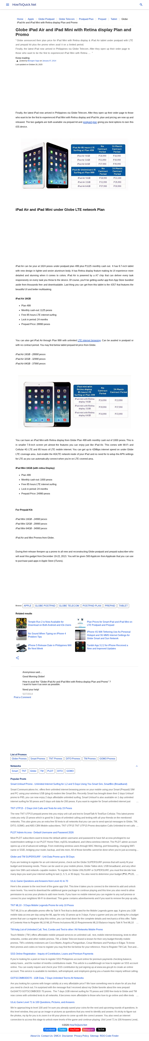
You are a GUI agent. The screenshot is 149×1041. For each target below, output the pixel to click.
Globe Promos (19, 758)
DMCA (57, 1036)
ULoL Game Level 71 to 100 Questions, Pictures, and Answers (42, 1002)
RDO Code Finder (109, 1036)
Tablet (123, 605)
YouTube (74, 1029)
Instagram (88, 1029)
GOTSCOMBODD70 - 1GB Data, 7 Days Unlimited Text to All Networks (47, 978)
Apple (27, 605)
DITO (60, 771)
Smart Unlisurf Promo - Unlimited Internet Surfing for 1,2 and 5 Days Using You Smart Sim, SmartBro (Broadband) (68, 784)
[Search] (141, 4)
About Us (35, 1036)
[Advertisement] (74, 88)
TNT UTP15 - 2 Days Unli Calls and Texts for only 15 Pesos (41, 808)
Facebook (50, 1029)
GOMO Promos (107, 758)
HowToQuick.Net (24, 4)
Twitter (62, 1029)
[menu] (7, 4)
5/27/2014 (28, 694)
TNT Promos (55, 758)
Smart (15, 771)
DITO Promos (73, 758)
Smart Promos (37, 758)
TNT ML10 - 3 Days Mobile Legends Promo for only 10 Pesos (42, 905)
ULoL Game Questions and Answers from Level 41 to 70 (39, 881)
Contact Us (47, 1036)
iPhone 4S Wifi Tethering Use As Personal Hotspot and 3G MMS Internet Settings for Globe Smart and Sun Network (109, 635)
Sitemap (94, 1036)
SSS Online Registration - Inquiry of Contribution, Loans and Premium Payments (51, 954)
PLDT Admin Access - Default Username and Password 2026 (42, 832)
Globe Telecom (69, 605)
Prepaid (110, 605)
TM (42, 771)
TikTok (101, 1029)
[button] (17, 658)
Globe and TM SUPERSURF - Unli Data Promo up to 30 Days (42, 856)
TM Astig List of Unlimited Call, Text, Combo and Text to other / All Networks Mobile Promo (56, 929)
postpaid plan (90, 122)
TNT (24, 771)
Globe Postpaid (45, 605)
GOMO (70, 771)
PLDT (50, 771)
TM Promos (90, 758)
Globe (33, 771)
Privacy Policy (81, 1036)
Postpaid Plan (92, 605)
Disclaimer (67, 1036)
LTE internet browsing (89, 340)
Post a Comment (22, 697)
